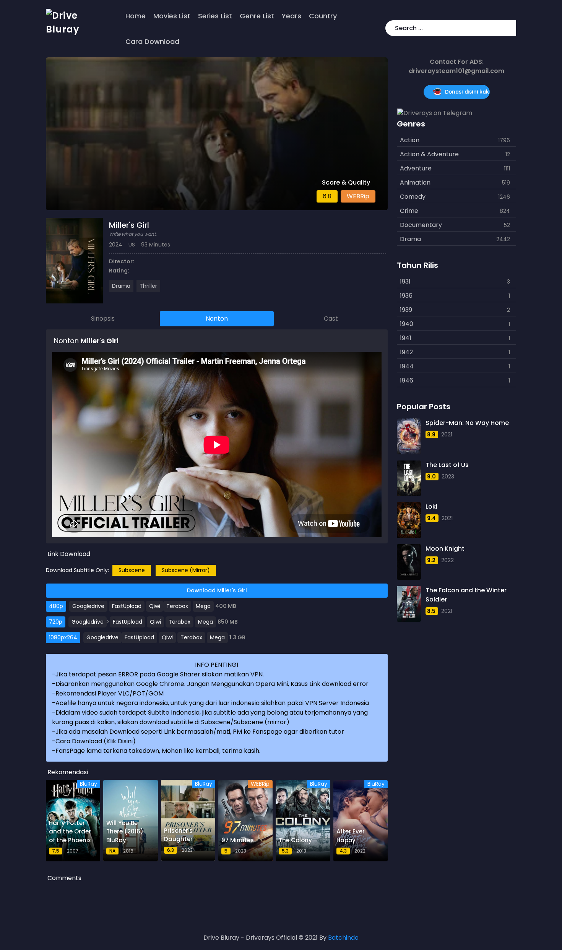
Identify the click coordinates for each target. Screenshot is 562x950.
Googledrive (88, 606)
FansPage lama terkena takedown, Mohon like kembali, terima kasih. (157, 750)
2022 (447, 560)
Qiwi (154, 606)
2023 (448, 476)
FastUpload (126, 606)
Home (135, 16)
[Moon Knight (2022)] (409, 562)
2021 (446, 434)
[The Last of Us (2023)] (409, 478)
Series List (215, 16)
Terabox (177, 606)
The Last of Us (447, 464)
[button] (509, 28)
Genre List (257, 16)
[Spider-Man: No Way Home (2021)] (409, 436)
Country (323, 16)
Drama (121, 286)
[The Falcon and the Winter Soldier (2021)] (409, 604)
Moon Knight (445, 548)
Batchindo (343, 937)
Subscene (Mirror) (186, 570)
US (131, 244)
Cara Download (152, 41)
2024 (115, 244)
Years (291, 16)
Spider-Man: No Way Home (467, 422)
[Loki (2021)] (409, 520)
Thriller (148, 286)
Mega (203, 606)
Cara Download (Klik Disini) (95, 741)
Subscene (132, 570)
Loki (431, 506)
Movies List (171, 16)
